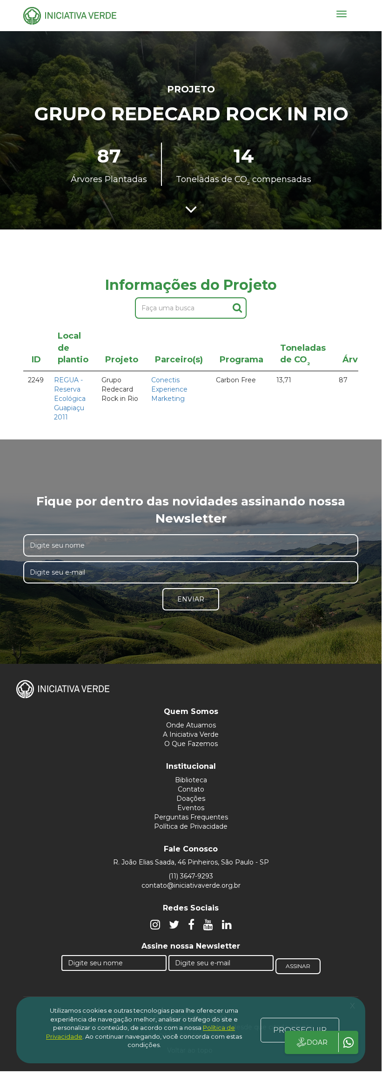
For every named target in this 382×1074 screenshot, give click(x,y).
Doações (190, 798)
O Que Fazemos (191, 744)
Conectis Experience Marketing (169, 389)
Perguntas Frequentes (191, 817)
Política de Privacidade (191, 826)
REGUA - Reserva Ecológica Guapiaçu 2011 (70, 398)
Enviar (190, 599)
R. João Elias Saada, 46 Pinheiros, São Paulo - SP (191, 862)
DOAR (317, 1042)
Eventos (190, 808)
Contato (191, 789)
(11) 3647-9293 (190, 876)
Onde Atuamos (191, 725)
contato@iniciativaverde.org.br (191, 885)
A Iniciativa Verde (191, 734)
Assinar (298, 966)
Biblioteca (191, 780)
